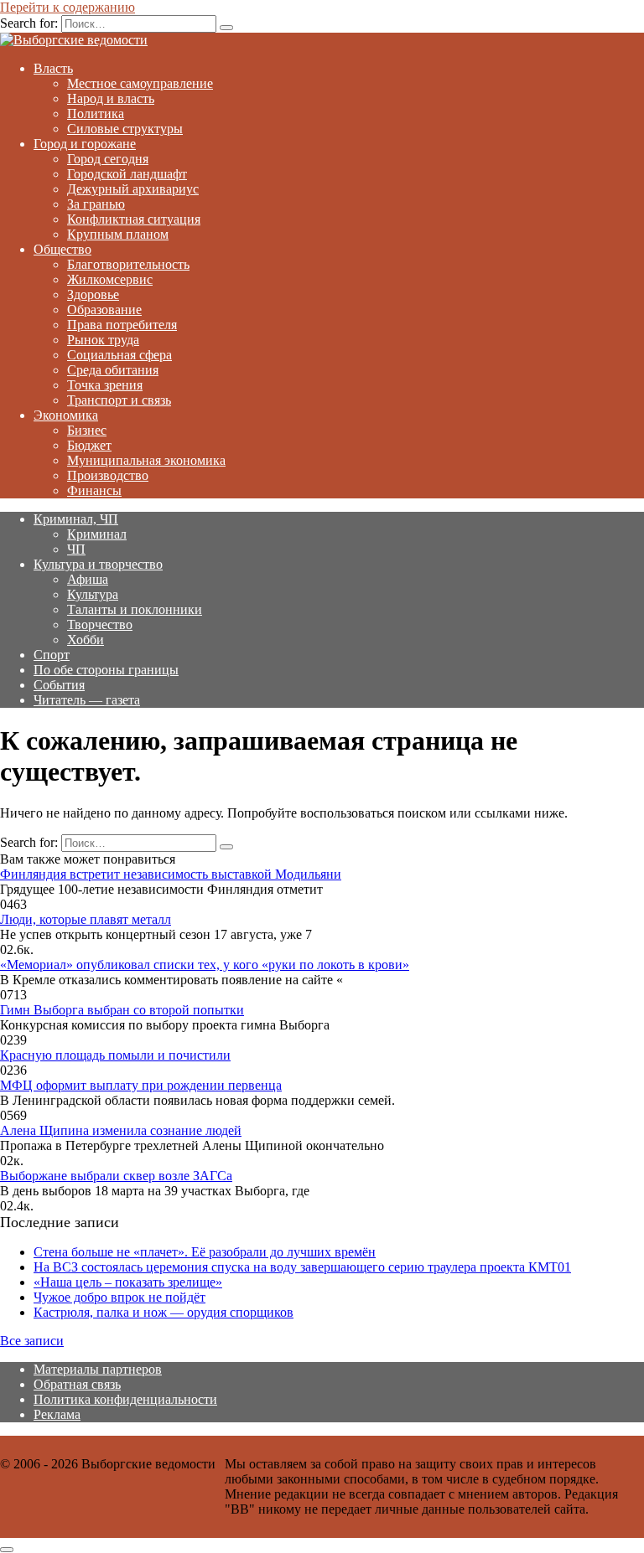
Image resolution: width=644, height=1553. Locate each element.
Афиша (87, 579)
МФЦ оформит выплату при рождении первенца (141, 1085)
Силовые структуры (125, 128)
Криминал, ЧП (76, 519)
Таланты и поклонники (134, 609)
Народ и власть (110, 98)
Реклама (57, 1414)
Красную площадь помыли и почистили (115, 1055)
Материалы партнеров (98, 1369)
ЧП (76, 549)
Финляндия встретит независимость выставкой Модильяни (170, 874)
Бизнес (86, 430)
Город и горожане (85, 144)
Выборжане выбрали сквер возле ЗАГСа (116, 1176)
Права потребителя (122, 324)
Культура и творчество (98, 564)
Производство (107, 475)
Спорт (52, 655)
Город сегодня (107, 159)
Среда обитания (112, 370)
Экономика (66, 415)
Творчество (99, 624)
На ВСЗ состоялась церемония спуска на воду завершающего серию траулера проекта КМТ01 (302, 1267)
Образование (104, 309)
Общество (62, 249)
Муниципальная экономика (146, 460)
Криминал (97, 534)
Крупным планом (118, 234)
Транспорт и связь (119, 400)
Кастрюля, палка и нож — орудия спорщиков (163, 1312)
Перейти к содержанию (67, 7)
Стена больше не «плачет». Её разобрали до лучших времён (205, 1252)
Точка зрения (105, 385)
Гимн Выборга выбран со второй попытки (122, 1010)
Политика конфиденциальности (125, 1399)
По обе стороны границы (106, 670)
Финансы (94, 490)
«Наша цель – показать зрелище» (128, 1282)
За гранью (96, 204)
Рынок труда (103, 340)
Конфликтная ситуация (133, 219)
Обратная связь (77, 1384)
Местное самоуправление (140, 83)
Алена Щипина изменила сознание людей (121, 1130)
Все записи (32, 1341)
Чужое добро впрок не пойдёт (119, 1297)
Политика (95, 113)
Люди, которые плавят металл (85, 919)
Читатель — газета (87, 700)
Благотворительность (128, 264)
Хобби (85, 639)
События (59, 685)
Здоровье (93, 294)
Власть (53, 68)
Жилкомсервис (110, 279)
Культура (92, 594)
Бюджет (89, 445)
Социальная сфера (119, 355)
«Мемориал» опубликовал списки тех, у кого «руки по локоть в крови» (204, 964)
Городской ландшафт (127, 174)
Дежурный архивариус (133, 189)
